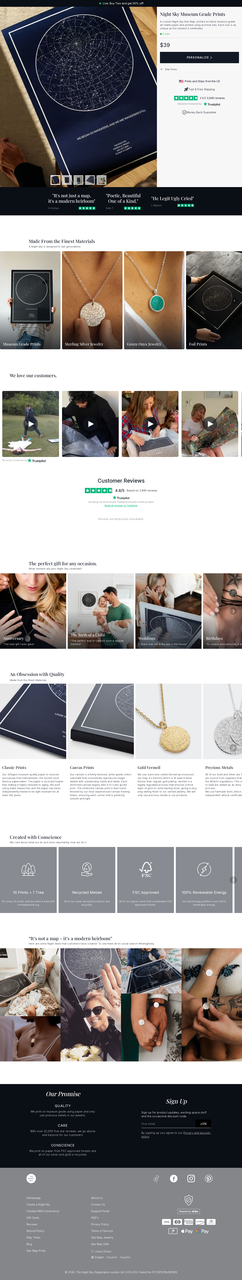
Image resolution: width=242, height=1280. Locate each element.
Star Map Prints (36, 1250)
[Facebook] (174, 1178)
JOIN (203, 1123)
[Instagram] (191, 1178)
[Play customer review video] (30, 424)
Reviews (31, 1224)
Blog (29, 1244)
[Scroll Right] (234, 300)
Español (125, 1257)
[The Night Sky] (31, 1178)
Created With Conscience (42, 1211)
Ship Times (33, 1237)
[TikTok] (156, 1178)
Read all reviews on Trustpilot (121, 505)
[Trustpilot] (211, 104)
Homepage (33, 1197)
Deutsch (112, 1257)
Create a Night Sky (38, 1204)
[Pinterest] (209, 1178)
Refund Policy (35, 1230)
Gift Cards (32, 1217)
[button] (199, 69)
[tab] (55, 180)
